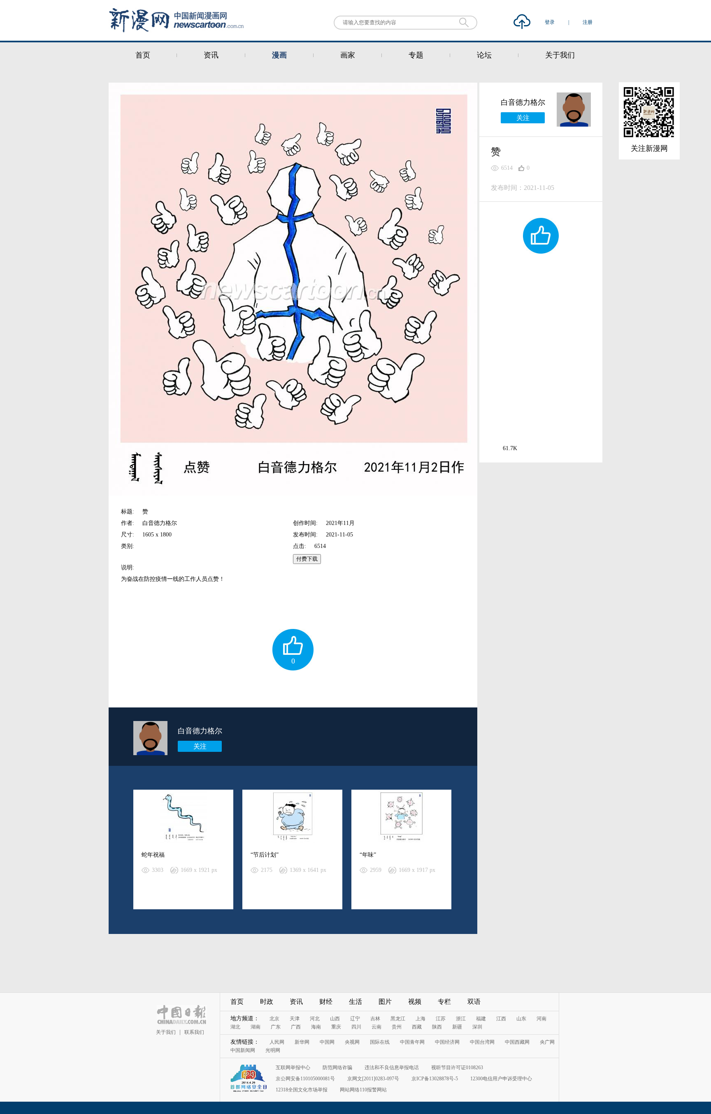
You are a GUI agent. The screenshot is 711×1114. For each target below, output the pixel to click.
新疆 (457, 1027)
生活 (355, 1001)
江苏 (441, 1019)
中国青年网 (412, 1042)
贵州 (397, 1027)
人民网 (277, 1042)
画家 (347, 55)
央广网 (547, 1042)
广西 (296, 1027)
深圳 (477, 1027)
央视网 (352, 1042)
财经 (325, 1001)
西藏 (417, 1027)
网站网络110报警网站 (363, 1090)
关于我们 (560, 55)
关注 (200, 746)
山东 (521, 1019)
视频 (414, 1001)
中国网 (327, 1042)
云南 (376, 1027)
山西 (335, 1019)
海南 (316, 1027)
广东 (276, 1027)
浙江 (461, 1019)
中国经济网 (447, 1042)
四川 (356, 1027)
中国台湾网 (482, 1042)
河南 (541, 1019)
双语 (474, 1001)
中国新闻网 (242, 1050)
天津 (295, 1019)
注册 (587, 22)
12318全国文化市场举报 (302, 1090)
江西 (501, 1019)
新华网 (302, 1042)
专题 (416, 55)
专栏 (444, 1001)
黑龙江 (397, 1019)
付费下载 (307, 559)
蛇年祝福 (153, 855)
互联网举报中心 (293, 1067)
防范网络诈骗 (337, 1067)
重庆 (336, 1027)
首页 (142, 55)
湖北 (235, 1027)
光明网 (272, 1050)
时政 (266, 1001)
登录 (550, 22)
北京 (274, 1019)
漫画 (279, 55)
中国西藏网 (517, 1042)
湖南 (255, 1027)
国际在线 (380, 1042)
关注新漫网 (649, 148)
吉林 (375, 1019)
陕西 (437, 1027)
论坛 (484, 55)
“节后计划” (265, 855)
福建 (481, 1019)
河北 (315, 1019)
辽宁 (355, 1019)
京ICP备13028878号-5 (434, 1079)
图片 (385, 1001)
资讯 (211, 55)
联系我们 (194, 1032)
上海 (420, 1019)
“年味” (368, 855)
